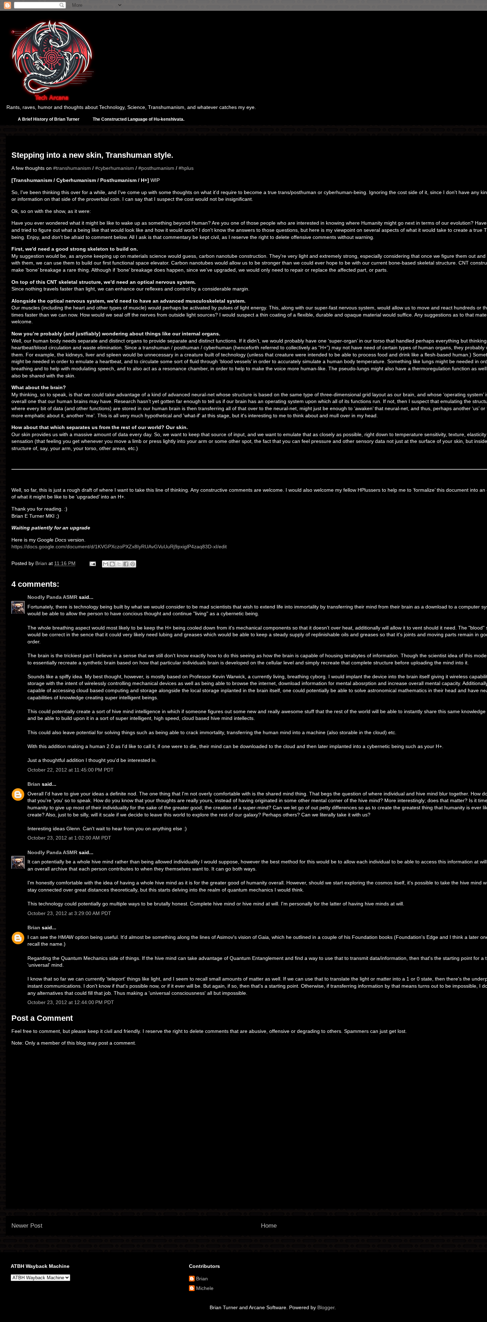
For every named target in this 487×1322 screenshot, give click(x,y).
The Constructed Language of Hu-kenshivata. (138, 119)
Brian (33, 784)
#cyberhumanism (114, 168)
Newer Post (26, 1225)
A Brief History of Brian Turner (49, 119)
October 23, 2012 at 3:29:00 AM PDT (69, 913)
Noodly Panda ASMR (52, 597)
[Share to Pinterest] (132, 564)
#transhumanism (72, 168)
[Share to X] (119, 564)
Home (269, 1225)
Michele (205, 1288)
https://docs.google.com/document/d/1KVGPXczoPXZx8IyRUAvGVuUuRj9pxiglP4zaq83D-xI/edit (119, 546)
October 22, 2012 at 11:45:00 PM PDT (70, 770)
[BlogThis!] (112, 564)
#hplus (186, 168)
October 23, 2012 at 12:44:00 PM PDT (70, 1002)
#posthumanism (156, 168)
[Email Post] (92, 563)
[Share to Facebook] (125, 564)
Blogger (325, 1307)
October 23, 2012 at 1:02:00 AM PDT (69, 838)
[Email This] (105, 564)
